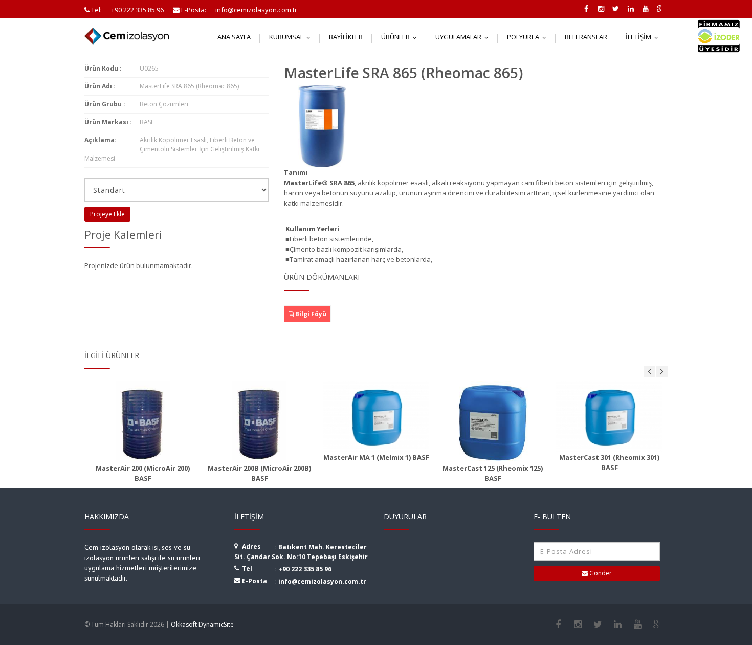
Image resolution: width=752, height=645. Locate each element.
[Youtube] (638, 624)
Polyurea (529, 36)
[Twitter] (598, 624)
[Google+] (658, 624)
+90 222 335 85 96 (304, 569)
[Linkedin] (618, 624)
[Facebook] (558, 624)
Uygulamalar (464, 36)
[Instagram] (578, 624)
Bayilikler (346, 36)
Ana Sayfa (234, 36)
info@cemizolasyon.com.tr (322, 581)
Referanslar (586, 36)
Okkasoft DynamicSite (202, 624)
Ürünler (401, 36)
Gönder (600, 573)
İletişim (644, 36)
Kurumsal (292, 36)
